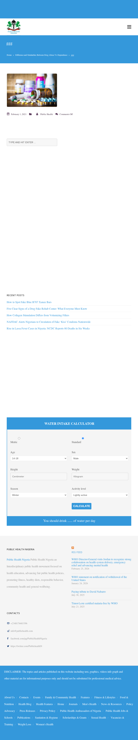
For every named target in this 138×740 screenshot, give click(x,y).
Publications (23, 717)
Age (12, 452)
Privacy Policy (47, 710)
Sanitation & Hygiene (46, 717)
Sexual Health (98, 717)
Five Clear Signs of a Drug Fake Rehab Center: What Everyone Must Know (47, 308)
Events (36, 697)
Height (14, 469)
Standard (77, 442)
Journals (73, 704)
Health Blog (25, 704)
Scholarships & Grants (75, 717)
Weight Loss (24, 724)
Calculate (81, 506)
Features (85, 697)
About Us (9, 697)
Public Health (46, 114)
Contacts (24, 697)
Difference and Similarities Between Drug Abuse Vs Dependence (41, 55)
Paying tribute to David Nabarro (89, 591)
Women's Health (44, 724)
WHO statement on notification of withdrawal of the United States (99, 578)
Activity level (79, 488)
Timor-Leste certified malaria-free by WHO (95, 603)
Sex (74, 452)
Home (9, 55)
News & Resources (111, 704)
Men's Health (89, 704)
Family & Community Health (60, 697)
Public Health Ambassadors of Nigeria (80, 710)
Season (14, 488)
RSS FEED (77, 552)
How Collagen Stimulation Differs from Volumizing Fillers (38, 315)
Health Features (44, 704)
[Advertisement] (61, 9)
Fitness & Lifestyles (104, 697)
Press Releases (27, 710)
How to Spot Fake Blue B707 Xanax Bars (29, 302)
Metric (14, 442)
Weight (75, 469)
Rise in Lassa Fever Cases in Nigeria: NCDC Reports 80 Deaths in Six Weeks (48, 328)
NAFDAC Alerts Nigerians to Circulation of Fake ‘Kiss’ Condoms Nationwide (49, 321)
